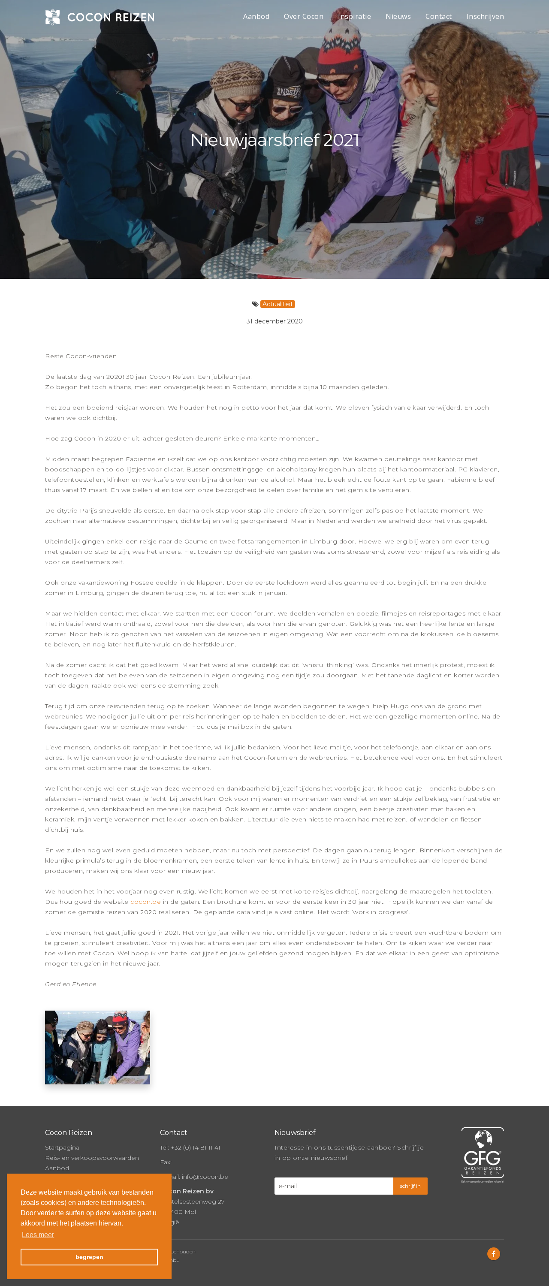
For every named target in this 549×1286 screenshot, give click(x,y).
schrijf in (410, 1186)
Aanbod (256, 16)
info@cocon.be (205, 1176)
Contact (438, 16)
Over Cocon (303, 16)
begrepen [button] (89, 1256)
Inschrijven (485, 16)
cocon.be (145, 902)
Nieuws (398, 16)
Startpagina (62, 1147)
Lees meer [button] (38, 1234)
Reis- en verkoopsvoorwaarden (92, 1158)
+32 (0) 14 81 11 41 (195, 1147)
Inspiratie (354, 16)
